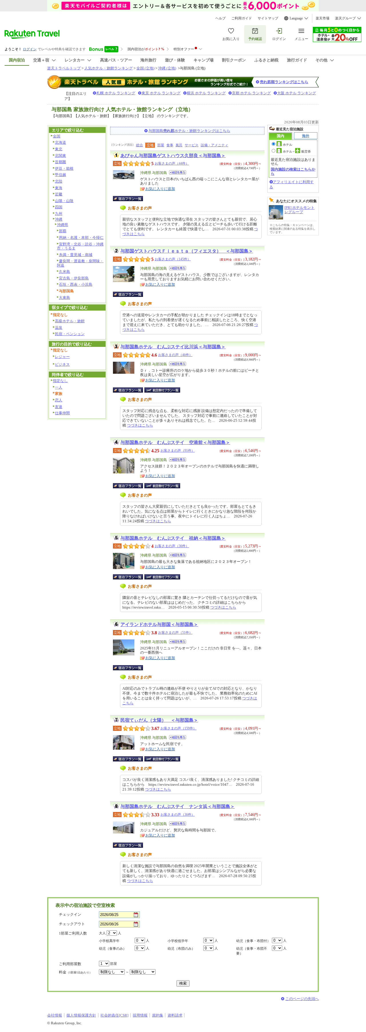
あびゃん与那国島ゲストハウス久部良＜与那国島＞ (173, 155)
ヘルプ (220, 18)
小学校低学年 (178, 941)
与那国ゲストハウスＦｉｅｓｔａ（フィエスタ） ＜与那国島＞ (186, 251)
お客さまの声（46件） (175, 355)
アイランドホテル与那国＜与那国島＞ (159, 624)
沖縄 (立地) (167, 68)
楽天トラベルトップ (64, 68)
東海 (58, 188)
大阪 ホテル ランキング (296, 93)
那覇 (62, 231)
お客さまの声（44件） (172, 163)
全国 (56, 136)
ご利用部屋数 (70, 964)
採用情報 (140, 1015)
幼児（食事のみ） (112, 949)
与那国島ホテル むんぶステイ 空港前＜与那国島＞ (175, 442)
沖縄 (58, 219)
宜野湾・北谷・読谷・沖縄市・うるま (80, 246)
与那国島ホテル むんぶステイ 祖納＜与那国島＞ (173, 538)
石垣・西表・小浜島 (75, 284)
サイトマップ (268, 18)
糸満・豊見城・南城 (75, 255)
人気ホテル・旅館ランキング (108, 68)
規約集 (157, 1015)
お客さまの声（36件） (172, 546)
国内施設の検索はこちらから (293, 171)
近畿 (58, 194)
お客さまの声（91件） (177, 451)
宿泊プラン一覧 (131, 198)
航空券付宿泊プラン (162, 390)
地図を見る (177, 172)
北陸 (58, 181)
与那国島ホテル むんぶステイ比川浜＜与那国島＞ (173, 346)
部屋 (160, 145)
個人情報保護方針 (81, 1015)
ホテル (287, 144)
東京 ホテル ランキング (161, 93)
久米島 (64, 271)
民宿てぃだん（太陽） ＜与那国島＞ (159, 720)
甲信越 (60, 175)
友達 (58, 407)
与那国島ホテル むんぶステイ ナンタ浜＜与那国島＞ (177, 806)
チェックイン (70, 914)
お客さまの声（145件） (173, 259)
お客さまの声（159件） (178, 728)
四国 (58, 207)
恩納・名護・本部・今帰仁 (81, 237)
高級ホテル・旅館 (70, 321)
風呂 (179, 145)
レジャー (62, 357)
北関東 (60, 155)
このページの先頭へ (302, 999)
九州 (58, 213)
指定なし (60, 381)
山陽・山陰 (64, 201)
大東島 (64, 297)
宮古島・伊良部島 (74, 278)
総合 (139, 145)
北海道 (60, 142)
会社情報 (54, 1015)
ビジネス (62, 364)
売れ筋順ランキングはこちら (284, 82)
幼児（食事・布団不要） (251, 951)
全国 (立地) (145, 68)
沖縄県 (62, 225)
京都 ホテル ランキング (251, 93)
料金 (75, 972)
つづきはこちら (140, 425)
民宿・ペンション (70, 334)
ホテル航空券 (297, 151)
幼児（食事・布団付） (253, 941)
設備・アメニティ (214, 145)
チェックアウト (72, 924)
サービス (191, 145)
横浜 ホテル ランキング (206, 93)
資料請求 (175, 1015)
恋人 (58, 400)
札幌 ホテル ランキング (115, 93)
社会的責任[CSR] (114, 1015)
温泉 (58, 327)
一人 (58, 387)
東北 (58, 149)
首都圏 (60, 162)
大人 (102, 933)
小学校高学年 (109, 941)
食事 (169, 145)
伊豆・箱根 (64, 168)
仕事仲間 (62, 413)
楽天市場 (322, 18)
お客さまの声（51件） (175, 633)
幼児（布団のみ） (181, 949)
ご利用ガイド (241, 18)
